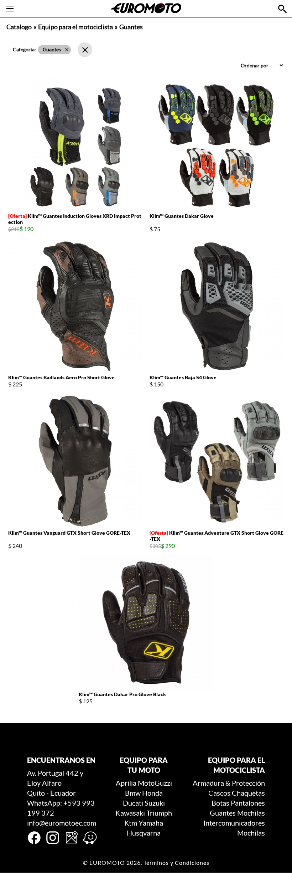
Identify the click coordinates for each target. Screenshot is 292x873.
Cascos (219, 793)
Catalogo (19, 27)
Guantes (223, 812)
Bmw (133, 793)
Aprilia (126, 783)
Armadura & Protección (229, 783)
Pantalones (248, 802)
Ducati (133, 802)
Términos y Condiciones (176, 862)
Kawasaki (130, 812)
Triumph (159, 812)
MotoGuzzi (155, 783)
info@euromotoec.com (61, 822)
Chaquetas (248, 793)
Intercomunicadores (234, 822)
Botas (220, 802)
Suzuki (155, 802)
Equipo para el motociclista (75, 27)
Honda (152, 793)
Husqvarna (144, 832)
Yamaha (151, 822)
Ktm (130, 822)
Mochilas (251, 812)
